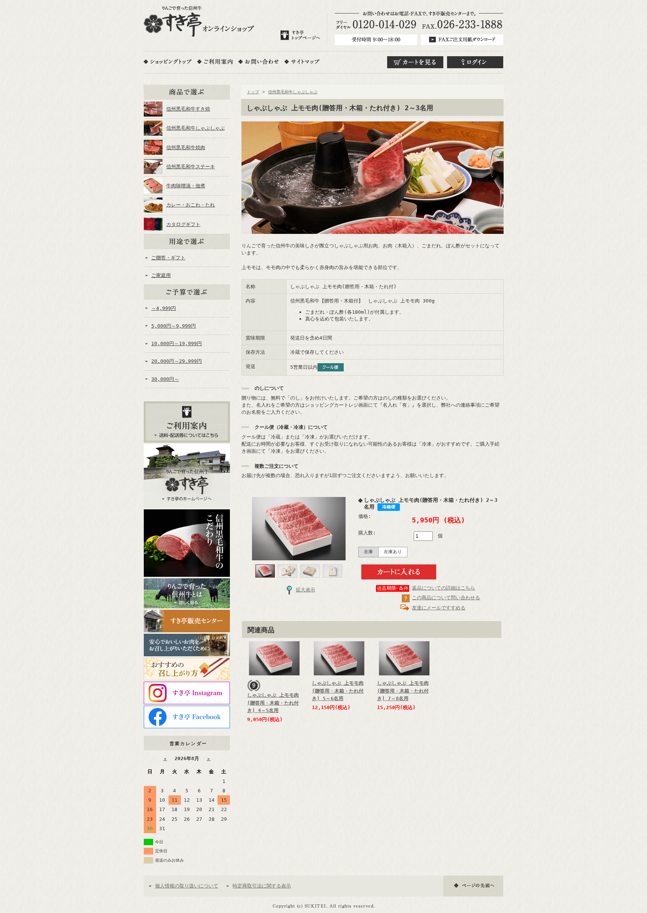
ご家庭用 (161, 275)
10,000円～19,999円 (176, 343)
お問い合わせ (259, 61)
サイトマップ (302, 61)
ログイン (475, 62)
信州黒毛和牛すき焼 (188, 109)
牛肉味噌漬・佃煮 (185, 186)
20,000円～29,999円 (176, 361)
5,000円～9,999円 (173, 326)
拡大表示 (305, 590)
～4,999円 (163, 308)
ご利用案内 (215, 61)
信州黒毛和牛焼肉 (185, 147)
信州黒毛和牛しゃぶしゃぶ (195, 128)
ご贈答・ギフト (168, 257)
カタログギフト (183, 224)
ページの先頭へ (473, 886)
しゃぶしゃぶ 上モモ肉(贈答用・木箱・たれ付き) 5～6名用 (338, 690)
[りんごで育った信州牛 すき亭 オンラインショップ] (199, 21)
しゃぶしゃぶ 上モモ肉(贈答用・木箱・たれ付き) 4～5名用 (273, 702)
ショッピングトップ (168, 61)
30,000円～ (165, 379)
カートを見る (415, 62)
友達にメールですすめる (438, 608)
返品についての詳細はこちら (443, 588)
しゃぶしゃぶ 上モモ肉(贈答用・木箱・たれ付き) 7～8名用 (403, 690)
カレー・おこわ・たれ (190, 205)
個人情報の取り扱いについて (186, 886)
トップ (253, 92)
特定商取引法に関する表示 (262, 886)
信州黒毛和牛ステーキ (190, 166)
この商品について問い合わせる (446, 597)
